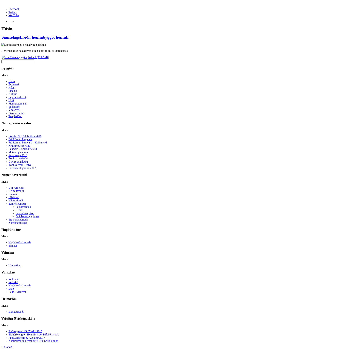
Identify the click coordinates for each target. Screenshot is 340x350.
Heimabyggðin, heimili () (29, 57)
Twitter (12, 12)
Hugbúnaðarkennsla (19, 285)
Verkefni (13, 282)
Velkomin (13, 279)
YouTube (13, 15)
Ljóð (11, 288)
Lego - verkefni (17, 291)
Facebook (13, 8)
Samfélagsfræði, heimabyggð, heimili (35, 37)
